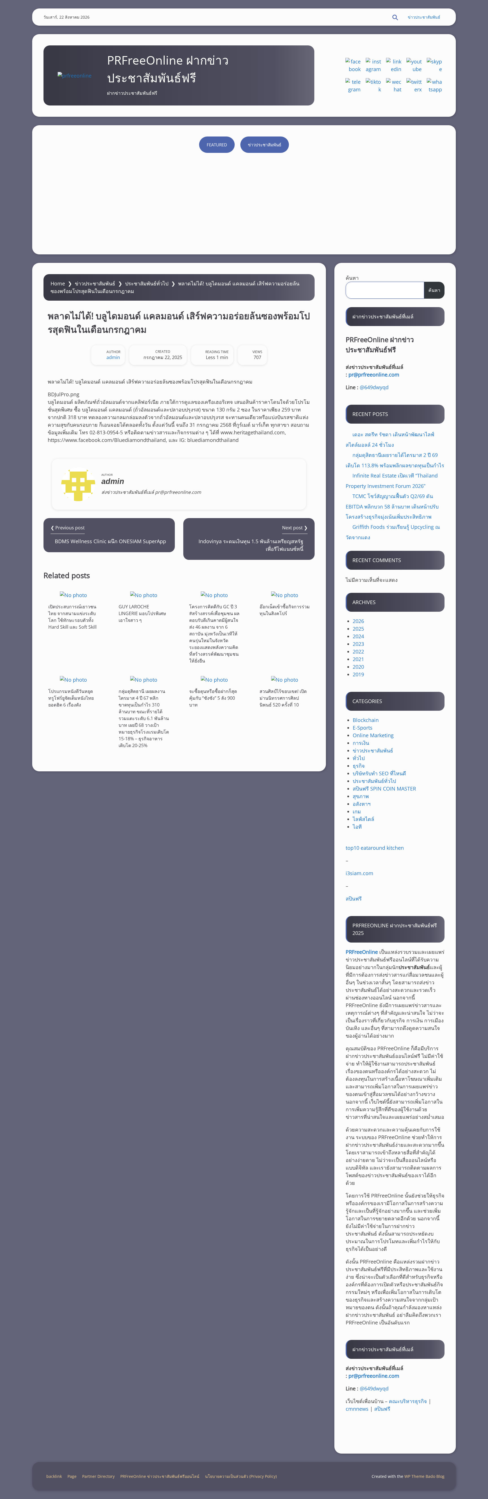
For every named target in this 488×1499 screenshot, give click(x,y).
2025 (358, 628)
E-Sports (362, 727)
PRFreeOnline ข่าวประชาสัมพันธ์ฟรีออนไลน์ (159, 1476)
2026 (358, 621)
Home (58, 283)
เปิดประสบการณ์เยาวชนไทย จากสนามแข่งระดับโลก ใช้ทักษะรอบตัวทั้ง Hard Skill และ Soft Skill (72, 617)
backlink (54, 1476)
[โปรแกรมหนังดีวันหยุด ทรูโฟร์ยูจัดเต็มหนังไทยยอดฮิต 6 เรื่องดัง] (73, 679)
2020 (358, 666)
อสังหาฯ (362, 803)
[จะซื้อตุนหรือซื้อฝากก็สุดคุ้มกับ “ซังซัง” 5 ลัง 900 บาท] (214, 679)
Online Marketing (373, 735)
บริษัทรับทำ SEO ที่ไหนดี (379, 773)
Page (72, 1476)
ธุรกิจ (359, 765)
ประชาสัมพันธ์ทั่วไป (146, 283)
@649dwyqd (374, 387)
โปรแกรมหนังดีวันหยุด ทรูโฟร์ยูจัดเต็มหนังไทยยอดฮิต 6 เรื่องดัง (71, 698)
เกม (357, 811)
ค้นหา (352, 277)
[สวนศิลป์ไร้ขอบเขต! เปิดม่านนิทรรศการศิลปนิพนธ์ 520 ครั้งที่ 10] (284, 679)
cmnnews (357, 1408)
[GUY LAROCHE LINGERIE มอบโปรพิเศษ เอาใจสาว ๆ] (143, 595)
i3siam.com (359, 873)
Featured (217, 145)
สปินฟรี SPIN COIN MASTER (384, 788)
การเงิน (361, 742)
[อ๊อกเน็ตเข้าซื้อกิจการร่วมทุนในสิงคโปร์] (284, 595)
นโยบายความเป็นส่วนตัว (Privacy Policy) (241, 1476)
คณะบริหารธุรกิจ (408, 1401)
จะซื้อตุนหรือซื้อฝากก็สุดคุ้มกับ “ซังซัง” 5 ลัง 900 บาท (213, 698)
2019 (358, 674)
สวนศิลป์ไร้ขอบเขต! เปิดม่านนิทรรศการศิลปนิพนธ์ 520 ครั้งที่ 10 (283, 698)
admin (113, 357)
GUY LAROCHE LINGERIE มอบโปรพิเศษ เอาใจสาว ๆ (142, 613)
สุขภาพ (361, 796)
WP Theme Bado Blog (424, 1476)
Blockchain (366, 720)
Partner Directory (98, 1476)
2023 (358, 643)
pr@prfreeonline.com (373, 374)
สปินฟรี (354, 898)
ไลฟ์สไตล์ (363, 819)
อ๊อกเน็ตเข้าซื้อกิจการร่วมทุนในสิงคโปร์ (285, 610)
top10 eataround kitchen (375, 847)
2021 (358, 659)
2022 (358, 651)
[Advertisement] (244, 200)
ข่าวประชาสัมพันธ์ (424, 17)
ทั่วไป (359, 758)
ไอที (357, 826)
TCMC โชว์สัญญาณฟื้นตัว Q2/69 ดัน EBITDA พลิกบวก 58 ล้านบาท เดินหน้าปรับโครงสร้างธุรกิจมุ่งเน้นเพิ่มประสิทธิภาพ (392, 506)
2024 (358, 636)
